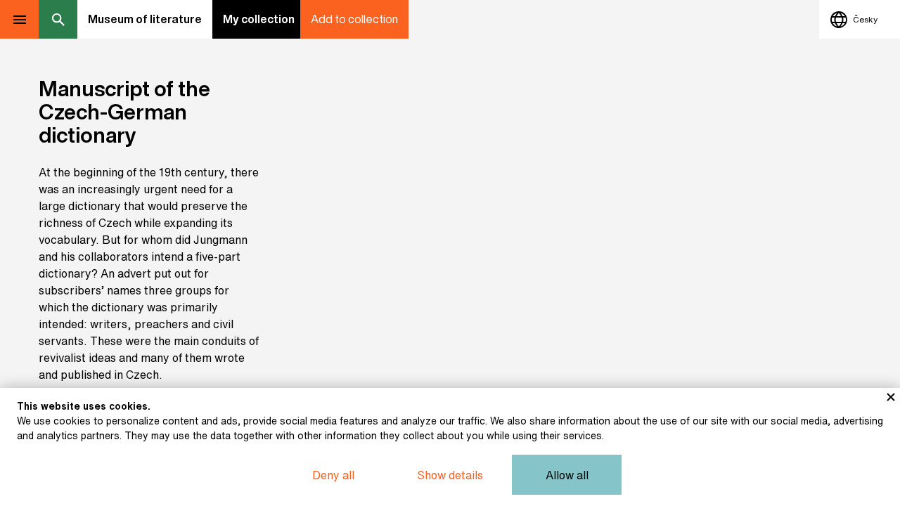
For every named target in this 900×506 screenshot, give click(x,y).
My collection (259, 19)
